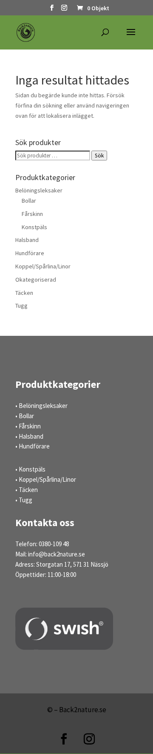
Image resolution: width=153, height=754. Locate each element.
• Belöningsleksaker (41, 406)
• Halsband (29, 436)
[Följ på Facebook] (64, 739)
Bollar (29, 200)
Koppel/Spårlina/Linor (43, 266)
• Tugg (23, 500)
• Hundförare (32, 446)
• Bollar (24, 416)
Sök (99, 155)
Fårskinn (32, 214)
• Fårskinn (28, 426)
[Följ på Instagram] (89, 739)
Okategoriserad (35, 279)
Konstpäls (34, 227)
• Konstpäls (30, 469)
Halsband (27, 240)
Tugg (21, 305)
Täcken (24, 293)
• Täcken (26, 490)
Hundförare (29, 253)
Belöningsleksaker (38, 190)
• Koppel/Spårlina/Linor (45, 479)
